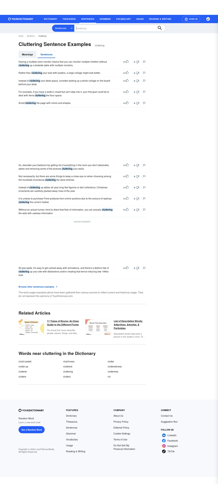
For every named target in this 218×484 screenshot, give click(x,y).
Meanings (27, 54)
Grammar (71, 433)
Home (21, 36)
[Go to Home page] (20, 19)
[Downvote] (137, 62)
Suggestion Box (169, 421)
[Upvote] (127, 62)
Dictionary (71, 415)
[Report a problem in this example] (144, 62)
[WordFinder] (208, 19)
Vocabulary (72, 439)
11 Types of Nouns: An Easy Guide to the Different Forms (63, 322)
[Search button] (161, 28)
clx (109, 376)
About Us (118, 415)
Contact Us (167, 415)
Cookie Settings (121, 433)
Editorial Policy (121, 427)
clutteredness (115, 366)
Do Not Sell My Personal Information (124, 447)
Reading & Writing (75, 451)
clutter (111, 361)
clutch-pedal (25, 361)
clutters (22, 376)
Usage (69, 445)
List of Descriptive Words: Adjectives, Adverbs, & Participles (128, 324)
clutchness (68, 361)
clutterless (113, 371)
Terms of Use (120, 439)
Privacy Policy (120, 421)
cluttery (67, 376)
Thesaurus (71, 421)
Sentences (60, 28)
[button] (191, 19)
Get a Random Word (32, 429)
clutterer (23, 371)
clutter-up (23, 366)
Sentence (31, 36)
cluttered (67, 366)
